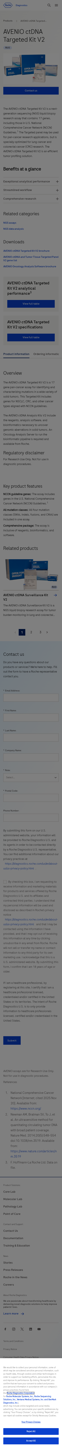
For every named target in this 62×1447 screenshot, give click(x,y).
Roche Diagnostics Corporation (21, 1393)
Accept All (31, 1440)
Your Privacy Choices (31, 1422)
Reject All (31, 1431)
